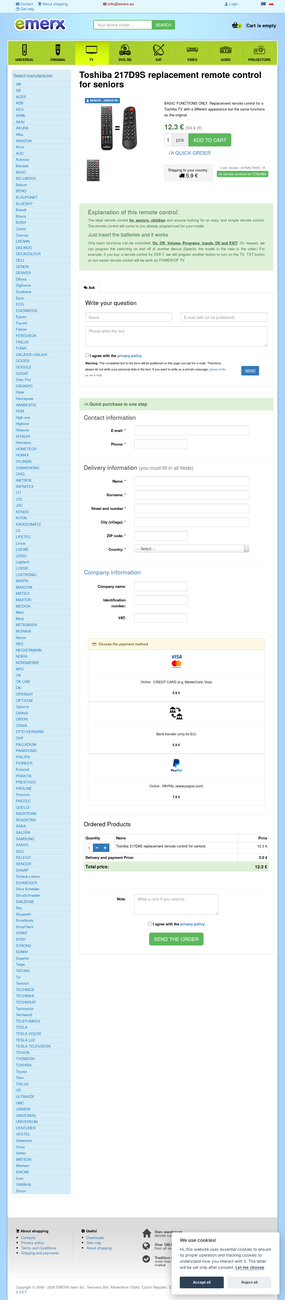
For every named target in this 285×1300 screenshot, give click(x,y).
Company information (112, 572)
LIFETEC (23, 537)
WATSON (23, 1159)
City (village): (113, 522)
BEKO (21, 172)
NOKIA (21, 656)
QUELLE (23, 807)
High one (23, 417)
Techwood (24, 1015)
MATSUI (23, 593)
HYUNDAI (24, 461)
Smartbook (24, 920)
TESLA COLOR (28, 1033)
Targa (20, 964)
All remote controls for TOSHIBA (242, 173)
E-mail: (118, 430)
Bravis (21, 216)
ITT (18, 493)
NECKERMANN (28, 650)
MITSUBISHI (26, 625)
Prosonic (23, 794)
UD (18, 1090)
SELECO (23, 857)
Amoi (20, 147)
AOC (20, 153)
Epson (21, 316)
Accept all (201, 1282)
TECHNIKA (25, 996)
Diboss (21, 279)
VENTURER (26, 1128)
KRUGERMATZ (28, 524)
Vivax (20, 1147)
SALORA (23, 832)
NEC (19, 644)
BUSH (21, 222)
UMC (20, 1103)
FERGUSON (26, 335)
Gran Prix (23, 379)
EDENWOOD (26, 310)
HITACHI (23, 436)
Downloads (95, 1237)
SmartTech (24, 927)
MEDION (23, 606)
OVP (19, 738)
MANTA (22, 581)
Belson (21, 185)
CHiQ (20, 474)
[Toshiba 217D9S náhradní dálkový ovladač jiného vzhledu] (93, 170)
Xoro (19, 1178)
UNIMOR (23, 1109)
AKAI (20, 122)
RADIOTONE (26, 813)
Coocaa (22, 235)
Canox (21, 229)
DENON (22, 266)
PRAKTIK (24, 776)
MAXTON (23, 600)
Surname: (116, 494)
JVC (19, 505)
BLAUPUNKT (27, 197)
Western (22, 1165)
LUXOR (22, 568)
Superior (22, 958)
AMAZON (23, 141)
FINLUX (22, 342)
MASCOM (24, 587)
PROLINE (24, 788)
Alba (19, 134)
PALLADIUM (26, 744)
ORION (22, 719)
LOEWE (22, 549)
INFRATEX (25, 486)
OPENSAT (24, 694)
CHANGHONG (27, 468)
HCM (20, 411)
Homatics (23, 442)
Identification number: (114, 602)
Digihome (23, 285)
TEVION (23, 1052)
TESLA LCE (25, 1040)
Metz (20, 612)
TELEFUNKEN (28, 1021)
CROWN (23, 241)
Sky (19, 908)
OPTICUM (24, 700)
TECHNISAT (26, 1002)
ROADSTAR (26, 820)
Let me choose (249, 1267)
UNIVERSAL (26, 1115)
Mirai (20, 618)
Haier (20, 392)
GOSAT (22, 373)
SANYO (22, 845)
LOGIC (21, 556)
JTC (19, 499)
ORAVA (22, 713)
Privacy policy (32, 1242)
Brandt (21, 210)
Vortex (21, 1153)
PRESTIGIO (26, 782)
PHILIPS (23, 757)
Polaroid (22, 769)
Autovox (22, 159)
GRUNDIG (24, 386)
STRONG (23, 945)
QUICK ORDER (192, 152)
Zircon (21, 1191)
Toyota (21, 1071)
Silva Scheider (27, 889)
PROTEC (23, 801)
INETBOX (24, 480)
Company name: (112, 586)
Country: (117, 549)
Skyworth (23, 914)
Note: (121, 898)
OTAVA (21, 725)
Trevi (20, 1077)
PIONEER (24, 763)
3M (18, 84)
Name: (119, 481)
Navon (21, 637)
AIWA (20, 115)
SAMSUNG (25, 839)
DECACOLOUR (28, 254)
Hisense (22, 430)
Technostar (25, 1008)
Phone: (118, 444)
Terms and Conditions (38, 1247)
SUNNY (22, 952)
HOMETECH (26, 449)
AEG (20, 109)
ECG (20, 304)
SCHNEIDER (26, 883)
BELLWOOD (26, 178)
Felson (21, 329)
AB (18, 90)
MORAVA (23, 631)
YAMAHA (23, 1184)
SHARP (22, 870)
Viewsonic (24, 1140)
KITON (21, 518)
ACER (21, 97)
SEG (20, 851)
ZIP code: (116, 535)
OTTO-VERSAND (30, 731)
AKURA (22, 128)
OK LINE (23, 681)
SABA (21, 826)
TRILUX (22, 1084)
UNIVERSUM (27, 1121)
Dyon (20, 298)
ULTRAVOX (25, 1096)
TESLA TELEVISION (33, 1046)
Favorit (21, 323)
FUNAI (21, 348)
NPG (20, 669)
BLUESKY (24, 203)
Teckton (22, 983)
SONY (21, 939)
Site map (94, 1242)
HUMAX (22, 455)
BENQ (21, 191)
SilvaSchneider (28, 895)
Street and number (108, 508)
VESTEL (23, 1134)
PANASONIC (26, 750)
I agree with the (115, 355)
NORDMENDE (27, 662)
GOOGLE (23, 367)
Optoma (22, 706)
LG (18, 530)
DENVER (23, 273)
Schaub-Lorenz (28, 876)
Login (233, 3)
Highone (22, 423)
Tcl (18, 977)
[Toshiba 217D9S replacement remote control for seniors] (119, 128)
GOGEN (22, 360)
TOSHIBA (24, 1065)
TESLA (22, 1027)
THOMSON (25, 1058)
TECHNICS (25, 989)
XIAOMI (22, 1172)
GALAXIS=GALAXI (31, 354)
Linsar (21, 543)
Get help (26, 8)
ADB (19, 103)
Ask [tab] (91, 287)
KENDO (22, 512)
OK (18, 675)
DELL (20, 260)
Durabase (23, 291)
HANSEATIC (26, 405)
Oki (18, 687)
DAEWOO (24, 247)
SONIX (21, 933)
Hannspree (24, 398)
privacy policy (129, 355)
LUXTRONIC (26, 574)
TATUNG (23, 971)
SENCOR (23, 864)
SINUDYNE (25, 902)
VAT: (122, 617)
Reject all (249, 1282)
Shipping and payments (40, 1252)
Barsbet (22, 166)
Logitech (23, 562)
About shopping (99, 1247)
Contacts (28, 1237)
